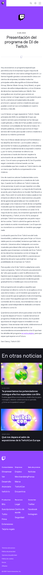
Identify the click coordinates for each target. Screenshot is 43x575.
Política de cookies (8, 559)
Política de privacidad (8, 551)
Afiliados (4, 566)
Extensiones (7, 524)
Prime (4, 519)
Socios (4, 562)
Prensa (31, 476)
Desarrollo (6, 481)
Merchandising (21, 476)
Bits (3, 504)
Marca (17, 481)
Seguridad (19, 517)
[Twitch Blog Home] (3, 3)
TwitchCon (20, 486)
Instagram (32, 514)
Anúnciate (6, 486)
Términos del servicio (8, 548)
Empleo (18, 471)
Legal (17, 504)
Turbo (4, 514)
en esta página (28, 333)
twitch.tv (6, 491)
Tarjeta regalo (8, 529)
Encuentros (20, 491)
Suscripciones (8, 509)
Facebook (32, 509)
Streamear (7, 471)
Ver (3, 476)
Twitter (31, 504)
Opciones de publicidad (9, 555)
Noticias (32, 471)
